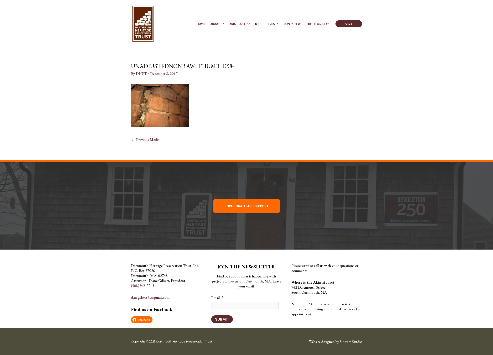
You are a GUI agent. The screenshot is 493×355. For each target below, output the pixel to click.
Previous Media (145, 139)
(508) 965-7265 (142, 285)
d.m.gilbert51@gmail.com (150, 297)
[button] (222, 24)
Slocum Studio (351, 341)
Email (217, 297)
